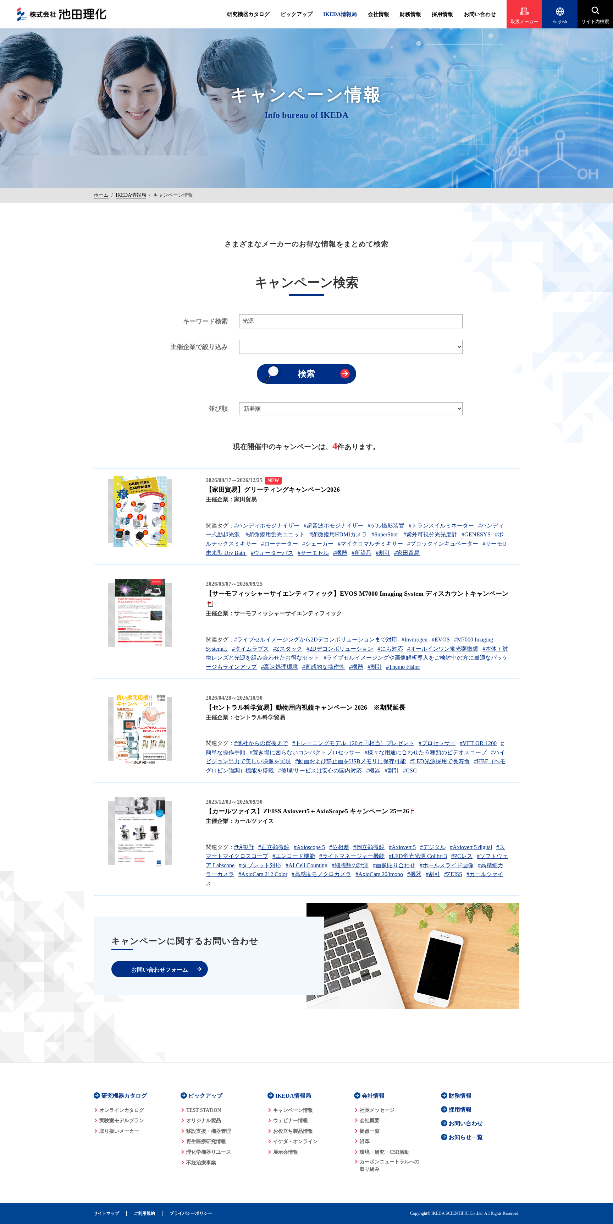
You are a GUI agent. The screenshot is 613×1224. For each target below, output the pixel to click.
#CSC (410, 770)
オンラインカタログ (121, 1110)
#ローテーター (279, 544)
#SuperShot (385, 534)
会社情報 (378, 14)
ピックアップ (297, 14)
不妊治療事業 (201, 1162)
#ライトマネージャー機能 (352, 856)
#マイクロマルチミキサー (370, 544)
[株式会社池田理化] (61, 14)
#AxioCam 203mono (379, 874)
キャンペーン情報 (293, 1110)
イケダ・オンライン (295, 1141)
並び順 (218, 408)
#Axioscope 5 (309, 847)
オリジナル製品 (203, 1120)
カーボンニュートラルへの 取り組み (389, 1165)
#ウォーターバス (272, 553)
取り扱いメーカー (119, 1131)
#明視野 (244, 847)
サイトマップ (106, 1213)
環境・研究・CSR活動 (384, 1152)
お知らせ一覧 (466, 1137)
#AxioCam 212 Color (262, 874)
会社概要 (370, 1120)
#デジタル (433, 847)
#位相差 (339, 847)
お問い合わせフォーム (159, 970)
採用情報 (442, 14)
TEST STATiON (203, 1110)
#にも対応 (390, 649)
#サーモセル (313, 553)
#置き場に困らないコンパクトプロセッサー (305, 752)
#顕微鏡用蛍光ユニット (275, 534)
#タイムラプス (250, 649)
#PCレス (462, 856)
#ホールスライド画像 (447, 865)
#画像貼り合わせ (394, 865)
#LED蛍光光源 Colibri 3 (418, 856)
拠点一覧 (370, 1131)
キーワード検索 (205, 321)
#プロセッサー (437, 743)
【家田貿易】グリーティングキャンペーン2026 (273, 489)
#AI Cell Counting (306, 865)
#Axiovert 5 (402, 847)
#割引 (383, 553)
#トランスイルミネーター (441, 526)
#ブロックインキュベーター (442, 544)
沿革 (365, 1141)
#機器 (340, 553)
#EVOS (441, 639)
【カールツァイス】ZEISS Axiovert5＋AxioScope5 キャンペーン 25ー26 (307, 811)
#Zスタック (287, 649)
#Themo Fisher (403, 667)
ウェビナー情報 (290, 1120)
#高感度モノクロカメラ (321, 874)
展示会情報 (285, 1152)
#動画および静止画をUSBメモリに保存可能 (350, 761)
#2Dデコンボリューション (339, 649)
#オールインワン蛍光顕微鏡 (442, 649)
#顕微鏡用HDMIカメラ (338, 534)
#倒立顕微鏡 (369, 847)
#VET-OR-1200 (478, 743)
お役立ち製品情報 (293, 1131)
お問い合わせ (480, 14)
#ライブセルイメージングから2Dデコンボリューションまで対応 (315, 639)
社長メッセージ (377, 1110)
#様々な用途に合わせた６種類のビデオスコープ (426, 752)
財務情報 (410, 14)
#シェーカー (317, 544)
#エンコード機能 (293, 856)
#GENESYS (476, 534)
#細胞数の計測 (350, 865)
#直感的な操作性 (323, 667)
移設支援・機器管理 (208, 1131)
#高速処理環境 (279, 667)
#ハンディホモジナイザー (266, 526)
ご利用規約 (144, 1213)
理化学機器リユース (208, 1152)
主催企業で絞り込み (199, 346)
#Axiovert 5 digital (471, 847)
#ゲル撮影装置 (386, 526)
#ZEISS (453, 874)
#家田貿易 (407, 553)
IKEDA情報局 (340, 14)
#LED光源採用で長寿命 (440, 761)
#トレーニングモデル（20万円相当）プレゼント (353, 743)
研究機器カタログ (248, 14)
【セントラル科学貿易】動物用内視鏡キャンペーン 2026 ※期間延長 (305, 707)
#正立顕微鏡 (273, 847)
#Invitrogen (414, 639)
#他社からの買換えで (261, 743)
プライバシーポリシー (191, 1213)
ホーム (101, 195)
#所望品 (361, 553)
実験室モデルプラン (121, 1120)
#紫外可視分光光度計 (430, 534)
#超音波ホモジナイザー (333, 526)
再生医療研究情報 (206, 1141)
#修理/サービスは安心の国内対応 (320, 770)
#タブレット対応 (260, 865)
